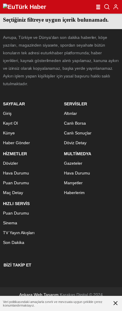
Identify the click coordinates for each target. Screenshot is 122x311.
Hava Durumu (16, 173)
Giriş (7, 113)
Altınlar (70, 113)
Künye (9, 133)
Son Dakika (13, 242)
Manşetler (73, 182)
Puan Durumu (16, 182)
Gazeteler (73, 163)
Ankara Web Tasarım (39, 294)
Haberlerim (74, 192)
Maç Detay (13, 192)
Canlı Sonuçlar (78, 133)
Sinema (10, 222)
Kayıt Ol (10, 123)
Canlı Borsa (75, 123)
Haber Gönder (16, 142)
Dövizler (10, 163)
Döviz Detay (75, 142)
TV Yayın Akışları (19, 232)
